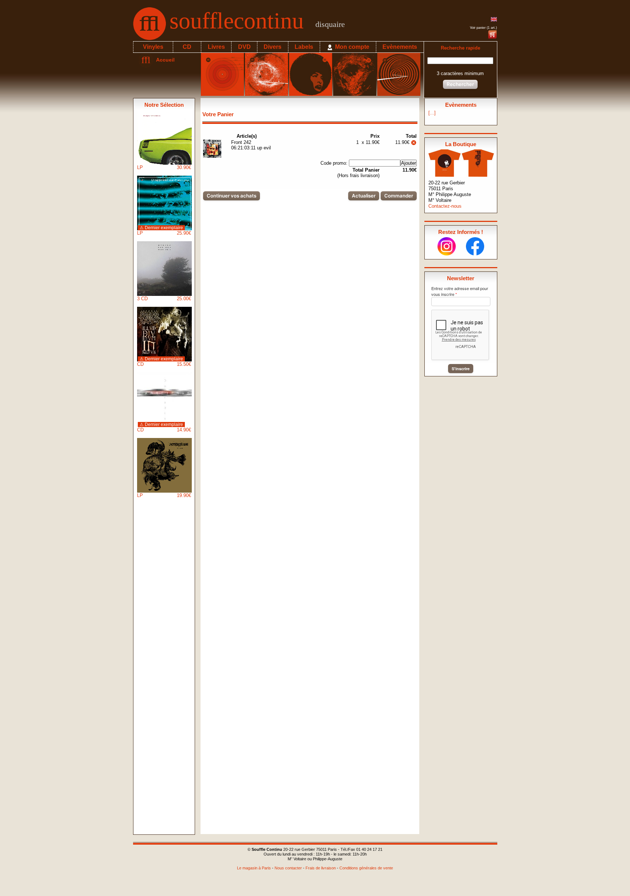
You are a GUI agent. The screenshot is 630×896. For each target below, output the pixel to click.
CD (187, 47)
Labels (304, 47)
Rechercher (460, 84)
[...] (432, 113)
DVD (244, 47)
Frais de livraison (321, 868)
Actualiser (364, 196)
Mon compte (351, 47)
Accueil (164, 60)
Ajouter (408, 163)
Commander (398, 196)
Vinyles (153, 47)
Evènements (399, 47)
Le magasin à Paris (254, 868)
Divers (272, 47)
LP (164, 167)
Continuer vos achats (231, 196)
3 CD (164, 298)
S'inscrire (461, 368)
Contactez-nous (445, 206)
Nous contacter (288, 868)
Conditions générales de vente (366, 868)
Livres (216, 47)
